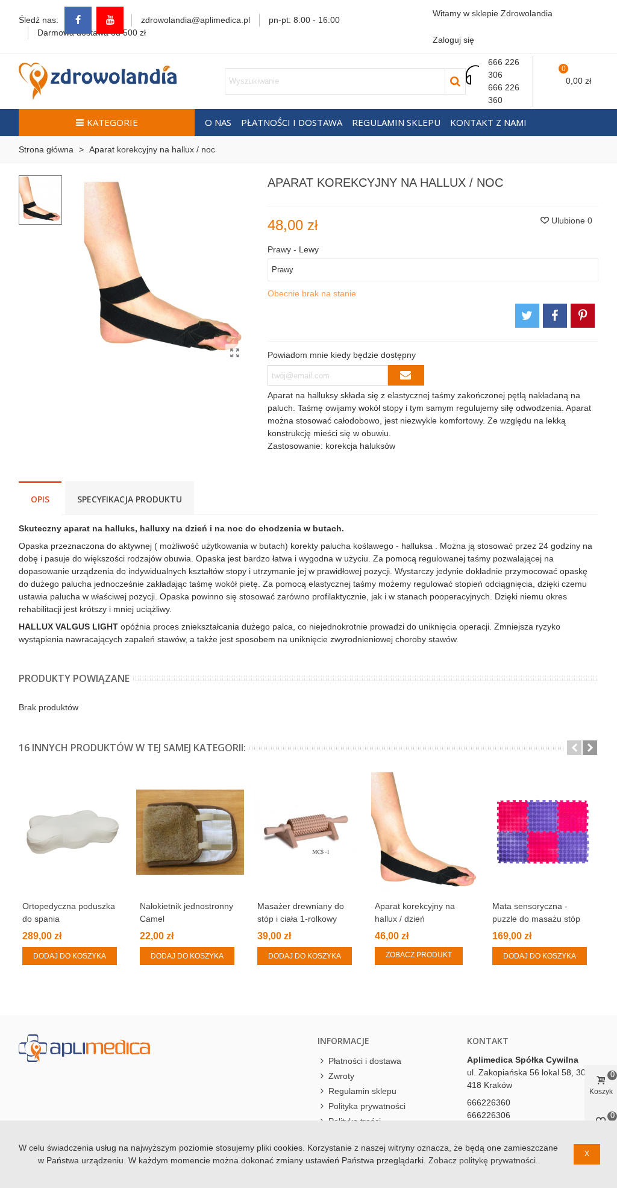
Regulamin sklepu (396, 122)
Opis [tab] (40, 499)
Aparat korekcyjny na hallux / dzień (415, 912)
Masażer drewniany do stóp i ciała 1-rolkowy (300, 912)
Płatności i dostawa (291, 122)
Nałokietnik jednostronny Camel (186, 912)
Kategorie (112, 122)
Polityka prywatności (367, 1106)
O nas (218, 122)
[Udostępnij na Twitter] (527, 316)
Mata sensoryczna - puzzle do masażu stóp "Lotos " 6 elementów (536, 918)
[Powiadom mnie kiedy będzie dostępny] (406, 375)
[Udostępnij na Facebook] (555, 316)
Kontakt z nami (488, 122)
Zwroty (341, 1076)
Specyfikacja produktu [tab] (129, 499)
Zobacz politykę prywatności (482, 1160)
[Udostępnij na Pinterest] (583, 316)
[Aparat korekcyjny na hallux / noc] (234, 353)
